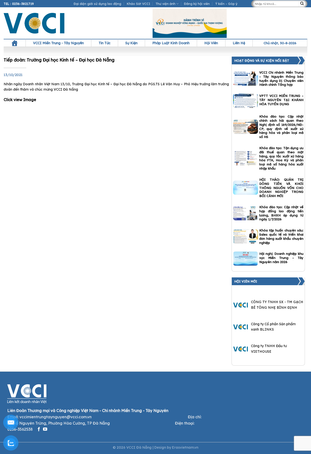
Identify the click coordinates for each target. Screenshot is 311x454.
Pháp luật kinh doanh (171, 43)
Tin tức (105, 43)
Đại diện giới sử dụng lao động (97, 4)
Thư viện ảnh (165, 4)
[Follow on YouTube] (45, 429)
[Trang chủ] (15, 43)
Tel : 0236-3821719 (19, 4)
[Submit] (303, 3)
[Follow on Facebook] (39, 429)
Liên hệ (239, 43)
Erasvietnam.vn (185, 447)
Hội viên (211, 43)
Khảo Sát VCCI (138, 4)
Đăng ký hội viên (197, 4)
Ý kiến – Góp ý (226, 4)
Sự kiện (131, 43)
